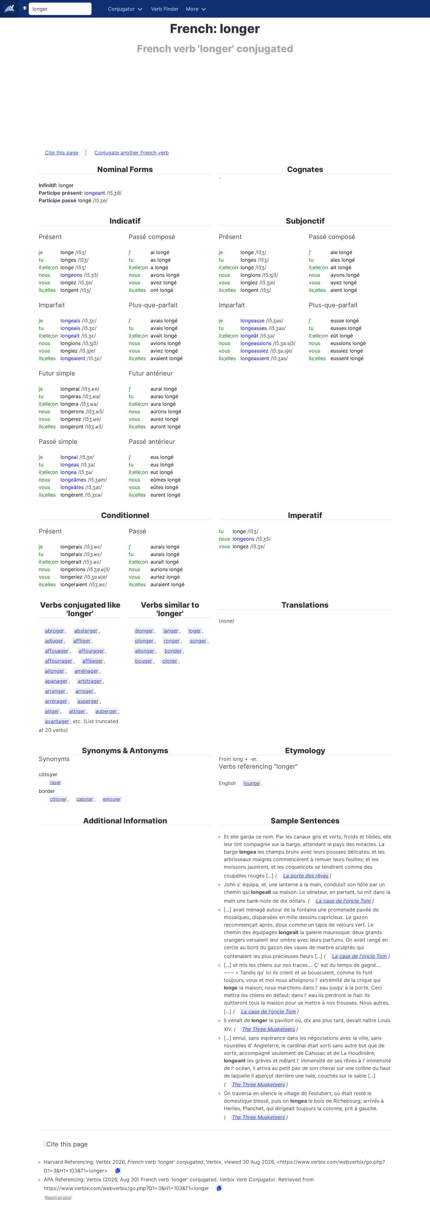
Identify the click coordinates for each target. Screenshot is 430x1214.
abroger (54, 630)
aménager (86, 671)
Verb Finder (164, 9)
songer (198, 641)
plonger (144, 641)
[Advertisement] (215, 98)
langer (170, 630)
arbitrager (89, 681)
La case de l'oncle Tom (343, 901)
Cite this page (61, 152)
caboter (84, 799)
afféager (92, 661)
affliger (81, 641)
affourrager (58, 661)
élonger (144, 630)
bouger (143, 661)
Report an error (58, 1197)
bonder (173, 651)
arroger (84, 691)
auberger (106, 711)
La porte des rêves (305, 875)
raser (55, 782)
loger (195, 630)
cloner (169, 661)
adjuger (54, 641)
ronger (171, 641)
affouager (56, 651)
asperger (88, 701)
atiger (52, 711)
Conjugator (121, 9)
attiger (77, 711)
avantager (57, 721)
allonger (54, 671)
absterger (85, 630)
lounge (252, 783)
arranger (55, 691)
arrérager (56, 701)
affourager (91, 651)
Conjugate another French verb (131, 152)
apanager (56, 681)
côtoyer (58, 799)
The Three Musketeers (268, 1029)
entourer (112, 799)
